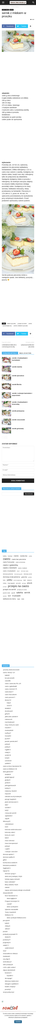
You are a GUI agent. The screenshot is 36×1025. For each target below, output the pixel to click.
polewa (7, 744)
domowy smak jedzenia (11, 577)
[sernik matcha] (6, 369)
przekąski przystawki (10, 934)
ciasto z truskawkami (9, 571)
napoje (6, 871)
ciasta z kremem (11, 689)
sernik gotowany (18, 428)
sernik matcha (17, 367)
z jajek (7, 849)
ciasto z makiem (22, 568)
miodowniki (9, 730)
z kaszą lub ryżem (10, 813)
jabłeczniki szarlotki (11, 716)
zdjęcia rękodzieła (9, 970)
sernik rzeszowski (18, 420)
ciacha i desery (15, 7)
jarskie (7, 783)
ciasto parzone (10, 697)
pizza (5, 931)
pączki (13, 593)
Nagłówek (7, 868)
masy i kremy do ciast (12, 725)
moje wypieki (11, 583)
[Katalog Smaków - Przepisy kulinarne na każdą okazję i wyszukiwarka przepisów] (18, 1003)
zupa (18, 599)
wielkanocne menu (9, 599)
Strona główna (5, 7)
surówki (8, 807)
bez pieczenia (9, 678)
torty (7, 758)
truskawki (16, 596)
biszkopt (10, 556)
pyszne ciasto (6, 593)
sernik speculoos (18, 376)
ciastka (30, 556)
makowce (8, 719)
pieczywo (6, 920)
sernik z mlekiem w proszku (21, 325)
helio (4, 580)
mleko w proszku (11, 323)
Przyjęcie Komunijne (12, 901)
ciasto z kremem (10, 568)
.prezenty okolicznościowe (11, 670)
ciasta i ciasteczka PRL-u (13, 683)
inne (6, 827)
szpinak (5, 596)
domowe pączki (18, 574)
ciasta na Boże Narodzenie (12, 766)
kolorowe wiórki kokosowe (13, 829)
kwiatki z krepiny (10, 986)
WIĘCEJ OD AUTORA (25, 353)
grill (4, 860)
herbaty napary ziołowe (12, 879)
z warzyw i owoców (11, 851)
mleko (7, 887)
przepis (5, 586)
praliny (7, 747)
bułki (7, 923)
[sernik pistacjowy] (6, 413)
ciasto (6, 559)
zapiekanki (9, 816)
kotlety (7, 788)
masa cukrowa (9, 840)
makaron (29, 580)
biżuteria (8, 973)
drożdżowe (9, 711)
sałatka (19, 592)
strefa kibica (7, 962)
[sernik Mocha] (6, 386)
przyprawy (7, 942)
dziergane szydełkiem (11, 984)
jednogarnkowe (10, 785)
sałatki (6, 945)
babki (7, 675)
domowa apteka (8, 854)
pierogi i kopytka (10, 799)
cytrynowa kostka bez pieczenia (27, 346)
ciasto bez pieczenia (19, 559)
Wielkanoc (9, 915)
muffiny (8, 733)
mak (24, 580)
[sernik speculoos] (6, 378)
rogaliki (8, 749)
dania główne (8, 772)
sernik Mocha (16, 384)
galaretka (24, 577)
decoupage (8, 978)
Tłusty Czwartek (10, 912)
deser (18, 571)
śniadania (6, 956)
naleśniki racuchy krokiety (13, 796)
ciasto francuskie (8, 562)
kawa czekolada (10, 882)
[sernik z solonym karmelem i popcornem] (6, 395)
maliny (4, 583)
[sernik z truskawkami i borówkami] (6, 360)
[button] (33, 2)
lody (9, 703)
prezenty (8, 989)
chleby (7, 926)
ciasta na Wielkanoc (10, 769)
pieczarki (18, 583)
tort (9, 596)
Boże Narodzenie (11, 896)
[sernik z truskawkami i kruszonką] (6, 404)
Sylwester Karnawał (11, 909)
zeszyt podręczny (8, 992)
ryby (6, 805)
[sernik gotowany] (6, 431)
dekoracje (6, 821)
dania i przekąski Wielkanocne (16, 918)
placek (29, 583)
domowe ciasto (24, 571)
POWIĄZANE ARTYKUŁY (10, 353)
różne (9, 705)
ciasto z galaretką (10, 565)
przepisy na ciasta (22, 589)
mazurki (8, 727)
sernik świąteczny (7, 325)
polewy (7, 846)
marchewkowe (9, 722)
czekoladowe (9, 824)
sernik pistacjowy (18, 411)
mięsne (8, 794)
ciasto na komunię (20, 562)
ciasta (16, 556)
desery (8, 700)
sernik (30, 323)
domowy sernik (28, 574)
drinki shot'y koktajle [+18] (13, 876)
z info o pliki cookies (9, 967)
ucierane (8, 761)
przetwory (6, 940)
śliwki (22, 599)
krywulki (10, 975)
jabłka (9, 580)
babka (5, 556)
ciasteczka (23, 556)
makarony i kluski (11, 791)
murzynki (8, 736)
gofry (7, 714)
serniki (11, 9)
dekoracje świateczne (12, 981)
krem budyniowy (18, 580)
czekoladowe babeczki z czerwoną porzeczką (9, 346)
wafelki (8, 763)
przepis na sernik (22, 323)
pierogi (24, 583)
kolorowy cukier (10, 832)
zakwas (7, 929)
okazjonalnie (8, 893)
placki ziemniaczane (11, 802)
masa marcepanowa (11, 843)
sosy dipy (6, 959)
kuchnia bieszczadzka (10, 862)
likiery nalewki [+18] (11, 884)
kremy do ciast (9, 835)
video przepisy (8, 964)
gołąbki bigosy (9, 777)
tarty (6, 810)
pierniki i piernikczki (11, 741)
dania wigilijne (12, 898)
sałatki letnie (9, 948)
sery (4, 951)
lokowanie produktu (9, 865)
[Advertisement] (18, 72)
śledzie (7, 937)
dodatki (8, 708)
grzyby (30, 577)
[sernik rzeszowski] (6, 422)
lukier (7, 838)
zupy (7, 818)
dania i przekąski (12, 907)
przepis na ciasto (18, 586)
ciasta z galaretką (11, 686)
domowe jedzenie (8, 574)
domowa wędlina (9, 857)
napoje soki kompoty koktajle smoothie (17, 890)
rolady (7, 752)
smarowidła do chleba (10, 953)
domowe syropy (10, 873)
